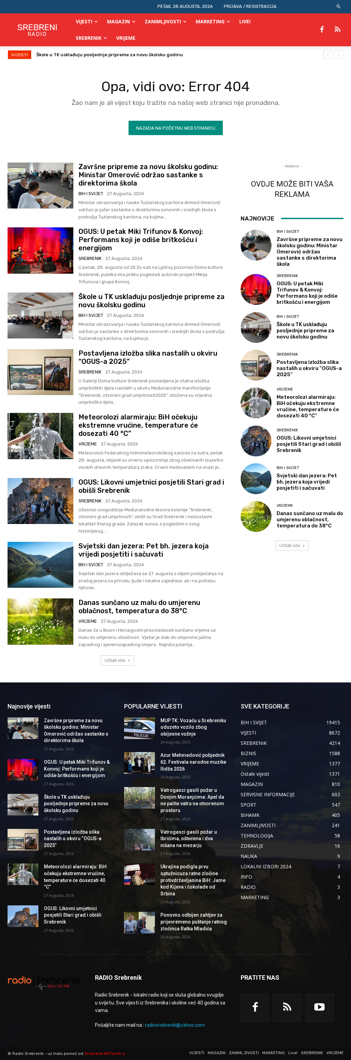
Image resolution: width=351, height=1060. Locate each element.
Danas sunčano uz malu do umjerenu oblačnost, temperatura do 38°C (139, 606)
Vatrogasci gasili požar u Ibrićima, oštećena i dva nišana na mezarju (188, 838)
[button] (339, 6)
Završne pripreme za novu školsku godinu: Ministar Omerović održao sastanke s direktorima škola (148, 175)
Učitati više (115, 660)
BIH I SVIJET (90, 193)
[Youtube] (319, 1007)
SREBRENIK (89, 258)
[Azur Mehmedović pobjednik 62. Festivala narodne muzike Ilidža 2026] (139, 763)
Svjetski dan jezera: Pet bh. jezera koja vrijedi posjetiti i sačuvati (143, 550)
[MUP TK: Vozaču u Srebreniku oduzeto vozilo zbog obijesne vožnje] (139, 728)
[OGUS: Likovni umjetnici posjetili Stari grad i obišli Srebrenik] (40, 501)
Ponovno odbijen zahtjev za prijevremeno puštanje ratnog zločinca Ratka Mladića (193, 921)
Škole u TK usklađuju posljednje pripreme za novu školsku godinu (305, 330)
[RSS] (337, 29)
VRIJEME (87, 444)
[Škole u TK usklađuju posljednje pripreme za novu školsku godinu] (40, 315)
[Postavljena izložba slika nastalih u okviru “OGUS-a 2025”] (40, 372)
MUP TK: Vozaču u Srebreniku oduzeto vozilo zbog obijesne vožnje (193, 727)
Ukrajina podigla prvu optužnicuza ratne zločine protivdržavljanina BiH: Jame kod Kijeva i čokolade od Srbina (193, 880)
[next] (339, 54)
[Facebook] (321, 29)
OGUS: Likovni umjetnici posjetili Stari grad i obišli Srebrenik (309, 444)
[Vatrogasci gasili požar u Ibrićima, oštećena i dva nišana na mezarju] (139, 839)
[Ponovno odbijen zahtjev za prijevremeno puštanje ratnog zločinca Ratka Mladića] (139, 922)
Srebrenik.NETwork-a (104, 1053)
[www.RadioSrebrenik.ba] (44, 983)
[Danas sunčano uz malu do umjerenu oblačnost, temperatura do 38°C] (40, 621)
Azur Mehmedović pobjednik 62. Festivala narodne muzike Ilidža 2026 (193, 761)
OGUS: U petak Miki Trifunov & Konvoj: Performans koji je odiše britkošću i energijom (140, 239)
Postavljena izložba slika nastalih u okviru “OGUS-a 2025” (101, 54)
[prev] (328, 54)
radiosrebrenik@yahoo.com (175, 1025)
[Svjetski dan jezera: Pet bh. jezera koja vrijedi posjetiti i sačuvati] (40, 565)
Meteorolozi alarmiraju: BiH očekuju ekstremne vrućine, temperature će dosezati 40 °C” (138, 425)
